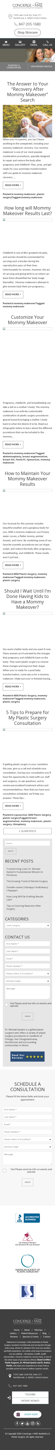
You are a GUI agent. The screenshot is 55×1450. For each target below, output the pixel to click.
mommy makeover (25, 194)
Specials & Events (32, 1337)
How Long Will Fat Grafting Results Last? (24, 898)
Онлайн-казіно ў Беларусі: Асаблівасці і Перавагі (27, 889)
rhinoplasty (19, 824)
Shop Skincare (27, 32)
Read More (12, 185)
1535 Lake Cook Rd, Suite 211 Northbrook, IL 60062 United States (30, 16)
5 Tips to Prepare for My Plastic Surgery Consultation (27, 717)
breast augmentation (35, 456)
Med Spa (39, 1330)
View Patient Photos (41, 67)
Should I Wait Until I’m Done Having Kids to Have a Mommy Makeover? (27, 599)
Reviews (15, 1337)
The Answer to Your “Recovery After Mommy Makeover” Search (27, 92)
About (28, 1330)
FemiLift (21, 459)
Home (18, 1330)
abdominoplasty (12, 456)
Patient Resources (30, 1333)
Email (34, 44)
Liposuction (20, 814)
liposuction (33, 459)
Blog (45, 1333)
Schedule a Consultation (14, 66)
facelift (37, 1354)
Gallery (20, 44)
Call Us (47, 44)
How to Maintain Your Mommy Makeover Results (27, 478)
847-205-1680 (30, 24)
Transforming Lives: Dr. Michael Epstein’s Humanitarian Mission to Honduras (24, 872)
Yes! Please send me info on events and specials (30, 1003)
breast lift (9, 459)
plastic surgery (11, 580)
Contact (46, 1337)
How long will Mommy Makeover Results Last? (27, 210)
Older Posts (28, 831)
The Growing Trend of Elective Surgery (27, 881)
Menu (6, 44)
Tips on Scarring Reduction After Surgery (23, 907)
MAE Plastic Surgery (25, 574)
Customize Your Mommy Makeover (27, 319)
